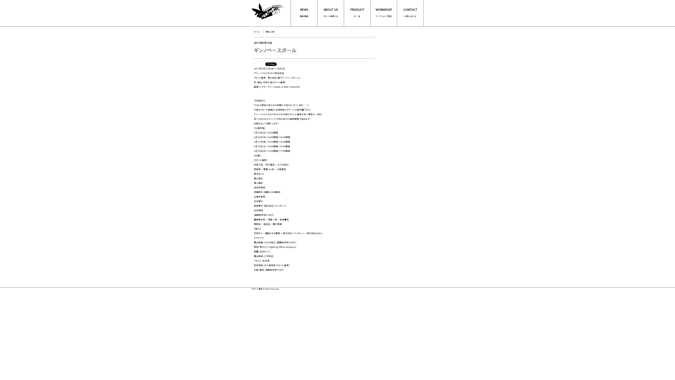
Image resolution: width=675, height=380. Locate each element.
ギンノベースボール (275, 50)
